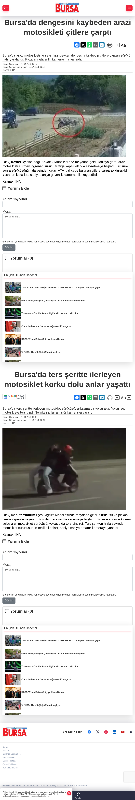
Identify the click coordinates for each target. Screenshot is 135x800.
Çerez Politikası (9, 764)
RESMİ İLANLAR (10, 768)
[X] (97, 732)
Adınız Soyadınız (14, 199)
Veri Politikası (8, 757)
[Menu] (129, 8)
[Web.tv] (131, 732)
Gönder (9, 247)
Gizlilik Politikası (9, 761)
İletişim (5, 750)
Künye (5, 747)
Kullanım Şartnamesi (11, 754)
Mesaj (6, 211)
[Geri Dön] (5, 8)
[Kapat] (69, 793)
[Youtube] (123, 732)
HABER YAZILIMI (10, 785)
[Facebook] (89, 732)
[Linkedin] (114, 732)
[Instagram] (106, 732)
